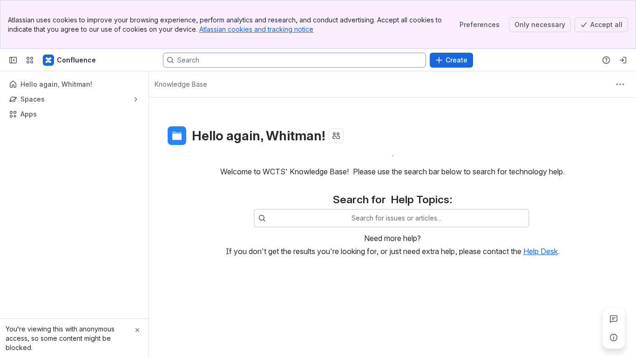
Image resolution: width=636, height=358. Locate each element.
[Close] (137, 330)
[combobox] (270, 218)
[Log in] (623, 60)
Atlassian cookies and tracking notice (256, 29)
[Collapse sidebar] (13, 60)
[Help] (606, 60)
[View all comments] (613, 318)
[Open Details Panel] (613, 337)
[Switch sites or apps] (29, 60)
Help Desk (540, 251)
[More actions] (620, 84)
